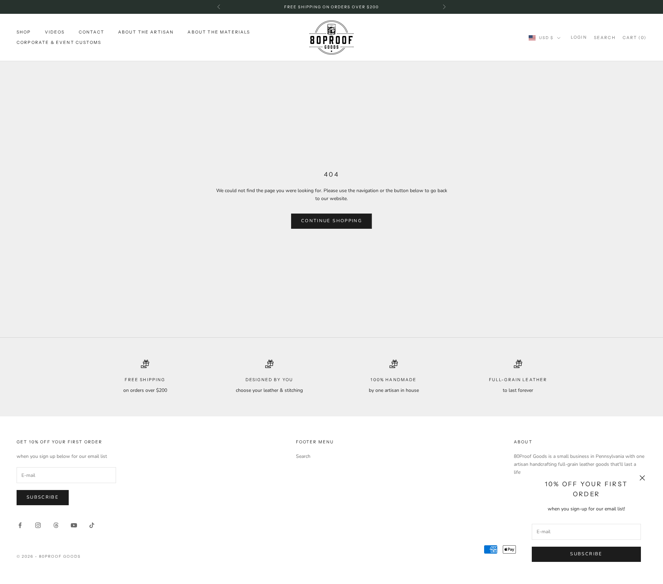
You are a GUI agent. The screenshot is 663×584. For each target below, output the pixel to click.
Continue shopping (331, 221)
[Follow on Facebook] (20, 525)
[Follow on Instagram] (38, 525)
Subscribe (586, 554)
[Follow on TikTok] (91, 525)
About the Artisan (146, 32)
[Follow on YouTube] (73, 525)
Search (303, 456)
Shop (24, 32)
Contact (91, 32)
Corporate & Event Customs (59, 42)
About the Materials (219, 32)
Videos (55, 32)
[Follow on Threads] (55, 525)
